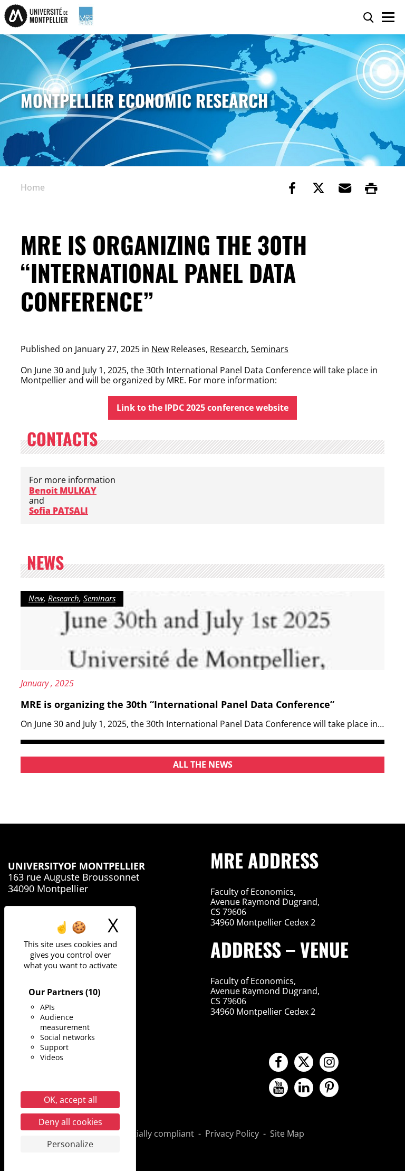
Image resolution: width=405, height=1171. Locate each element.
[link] (292, 188)
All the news (203, 764)
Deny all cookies (70, 1122)
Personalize (70, 1144)
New (160, 349)
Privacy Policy (232, 1134)
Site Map (287, 1134)
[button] (345, 188)
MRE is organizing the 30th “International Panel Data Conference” (177, 704)
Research (228, 349)
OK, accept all (70, 1100)
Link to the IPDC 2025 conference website (202, 407)
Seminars (269, 349)
